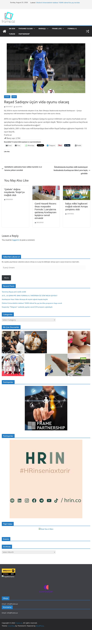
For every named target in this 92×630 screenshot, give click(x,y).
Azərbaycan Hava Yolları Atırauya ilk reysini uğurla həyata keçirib (25, 299)
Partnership (24, 34)
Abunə (6, 278)
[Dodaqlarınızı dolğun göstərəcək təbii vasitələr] (79, 342)
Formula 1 (72, 28)
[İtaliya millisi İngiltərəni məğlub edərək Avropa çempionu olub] (76, 187)
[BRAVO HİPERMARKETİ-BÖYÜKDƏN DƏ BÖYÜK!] (79, 365)
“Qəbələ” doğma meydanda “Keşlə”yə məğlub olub (14, 192)
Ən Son (12, 28)
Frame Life (57, 28)
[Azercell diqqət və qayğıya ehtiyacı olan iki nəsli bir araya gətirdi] (13, 342)
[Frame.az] (4, 31)
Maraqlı (42, 28)
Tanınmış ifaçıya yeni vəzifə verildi (14, 292)
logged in (16, 240)
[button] (34, 28)
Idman (14, 96)
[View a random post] (87, 31)
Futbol (7, 96)
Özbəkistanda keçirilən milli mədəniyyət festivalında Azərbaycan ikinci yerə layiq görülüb (71, 170)
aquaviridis (18, 106)
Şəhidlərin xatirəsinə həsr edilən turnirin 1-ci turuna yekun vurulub (23, 168)
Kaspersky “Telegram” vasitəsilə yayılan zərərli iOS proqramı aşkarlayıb (27, 307)
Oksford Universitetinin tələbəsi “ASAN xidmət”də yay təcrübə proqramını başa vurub (32, 303)
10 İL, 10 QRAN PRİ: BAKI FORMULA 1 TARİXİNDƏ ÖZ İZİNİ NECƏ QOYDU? (29, 295)
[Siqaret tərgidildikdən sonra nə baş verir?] (56, 365)
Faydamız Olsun (26, 28)
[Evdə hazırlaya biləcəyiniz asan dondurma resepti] (35, 342)
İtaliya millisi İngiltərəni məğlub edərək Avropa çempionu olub (76, 206)
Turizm (12, 34)
